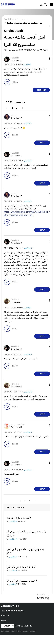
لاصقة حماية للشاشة (18, 517)
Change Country (23, 626)
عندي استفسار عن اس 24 (21, 580)
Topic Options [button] (45, 26)
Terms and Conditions (12, 611)
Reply (42, 143)
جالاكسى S (27, 64)
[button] (45, 59)
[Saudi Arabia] (8, 4)
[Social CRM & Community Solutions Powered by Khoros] (43, 597)
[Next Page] (22, 108)
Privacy (5, 616)
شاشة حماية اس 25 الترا (20, 567)
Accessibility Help (10, 606)
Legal (4, 620)
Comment (41, 90)
